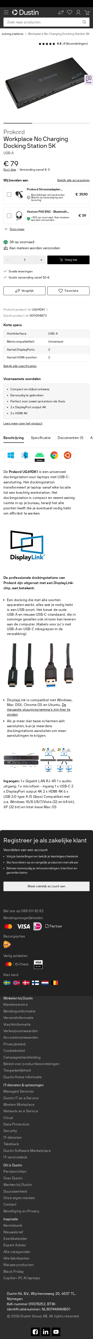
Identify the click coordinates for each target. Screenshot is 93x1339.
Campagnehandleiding (22, 1057)
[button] (61, 12)
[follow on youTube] (56, 1332)
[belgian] (54, 983)
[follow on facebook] (35, 1332)
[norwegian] (16, 983)
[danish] (25, 983)
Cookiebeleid (14, 1051)
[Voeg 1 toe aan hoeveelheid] (41, 260)
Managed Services (18, 1091)
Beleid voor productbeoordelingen (31, 1064)
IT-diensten (12, 1137)
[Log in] (78, 12)
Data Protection (16, 1124)
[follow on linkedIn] (45, 1332)
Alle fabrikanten (16, 1258)
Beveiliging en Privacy (21, 1211)
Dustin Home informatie (22, 1077)
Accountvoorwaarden (20, 1037)
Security (10, 1131)
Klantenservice (15, 1004)
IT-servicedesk (15, 1157)
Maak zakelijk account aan (47, 886)
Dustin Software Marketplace (27, 1151)
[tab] (15, 438)
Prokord (14, 132)
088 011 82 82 (32, 911)
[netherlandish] (45, 983)
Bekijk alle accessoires (73, 180)
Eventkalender (15, 1239)
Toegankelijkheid (17, 1070)
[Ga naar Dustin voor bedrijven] (26, 12)
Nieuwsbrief (13, 1232)
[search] (84, 22)
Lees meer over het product (22, 423)
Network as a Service (20, 1111)
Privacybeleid (14, 1044)
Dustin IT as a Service (20, 1098)
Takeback (11, 1144)
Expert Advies (14, 1245)
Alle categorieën (16, 1252)
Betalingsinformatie (19, 1011)
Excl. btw (9, 169)
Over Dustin (12, 1178)
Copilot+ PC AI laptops (21, 1278)
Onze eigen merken (19, 1198)
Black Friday (13, 1271)
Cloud (8, 1118)
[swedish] (6, 983)
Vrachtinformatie (17, 1024)
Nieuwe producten (18, 1265)
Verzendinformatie (18, 1018)
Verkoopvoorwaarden (20, 1031)
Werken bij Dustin (17, 1185)
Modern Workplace (18, 1105)
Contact (9, 1204)
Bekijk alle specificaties (20, 366)
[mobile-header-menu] (6, 12)
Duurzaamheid (15, 1191)
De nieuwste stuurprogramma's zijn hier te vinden (39, 710)
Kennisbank (12, 1225)
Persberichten (15, 1171)
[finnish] (35, 983)
